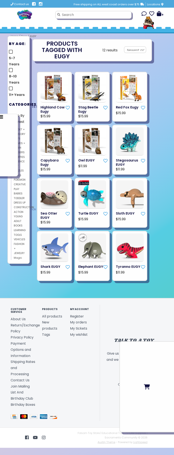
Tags (46, 334)
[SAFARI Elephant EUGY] (92, 247)
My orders (78, 322)
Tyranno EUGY (128, 267)
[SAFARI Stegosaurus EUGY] (130, 141)
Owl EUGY (86, 160)
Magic (18, 258)
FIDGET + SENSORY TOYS (19, 134)
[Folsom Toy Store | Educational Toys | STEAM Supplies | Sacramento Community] (31, 14)
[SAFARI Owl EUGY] (92, 141)
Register (77, 316)
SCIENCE (19, 161)
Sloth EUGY (125, 213)
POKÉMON (19, 179)
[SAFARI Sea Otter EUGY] (54, 194)
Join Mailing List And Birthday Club (22, 392)
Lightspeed (140, 442)
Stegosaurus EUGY (127, 162)
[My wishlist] (151, 14)
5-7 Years (14, 61)
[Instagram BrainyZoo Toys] (43, 437)
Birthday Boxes (23, 404)
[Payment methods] (15, 417)
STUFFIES (19, 157)
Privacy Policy (22, 337)
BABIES (18, 193)
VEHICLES (19, 239)
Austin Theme (106, 442)
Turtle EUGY (88, 213)
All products (52, 316)
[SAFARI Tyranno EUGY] (130, 247)
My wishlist (79, 334)
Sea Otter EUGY (49, 215)
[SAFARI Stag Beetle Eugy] (92, 88)
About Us (18, 319)
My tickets (78, 328)
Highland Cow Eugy (53, 109)
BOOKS (18, 225)
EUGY (33, 36)
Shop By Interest (17, 118)
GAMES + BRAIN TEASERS (19, 147)
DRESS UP (19, 202)
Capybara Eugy (50, 162)
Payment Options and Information (21, 349)
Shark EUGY (50, 267)
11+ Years (17, 94)
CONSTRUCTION (24, 207)
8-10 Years (14, 79)
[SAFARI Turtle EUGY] (92, 194)
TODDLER (19, 198)
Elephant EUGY (90, 267)
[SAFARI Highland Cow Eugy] (54, 88)
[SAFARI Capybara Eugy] (54, 141)
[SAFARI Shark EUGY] (54, 247)
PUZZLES (19, 170)
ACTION (18, 212)
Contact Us (20, 380)
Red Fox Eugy (127, 107)
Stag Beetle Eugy (88, 109)
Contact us (21, 4)
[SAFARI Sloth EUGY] (130, 194)
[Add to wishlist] (68, 108)
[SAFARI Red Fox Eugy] (130, 88)
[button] (144, 14)
